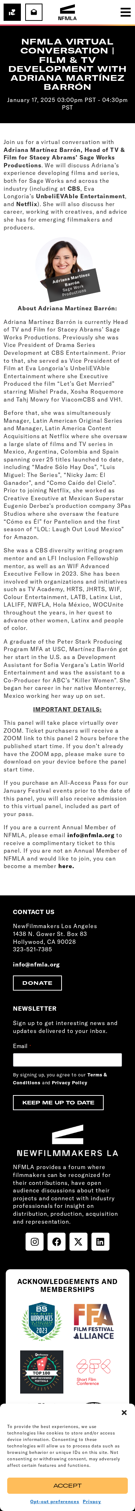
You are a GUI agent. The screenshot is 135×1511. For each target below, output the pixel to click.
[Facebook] (57, 1242)
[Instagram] (35, 1242)
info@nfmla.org (90, 835)
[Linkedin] (100, 1242)
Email (22, 1045)
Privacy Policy (69, 1082)
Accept (67, 1485)
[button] (124, 1412)
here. (66, 866)
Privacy (92, 1501)
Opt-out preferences (54, 1501)
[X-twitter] (78, 1242)
